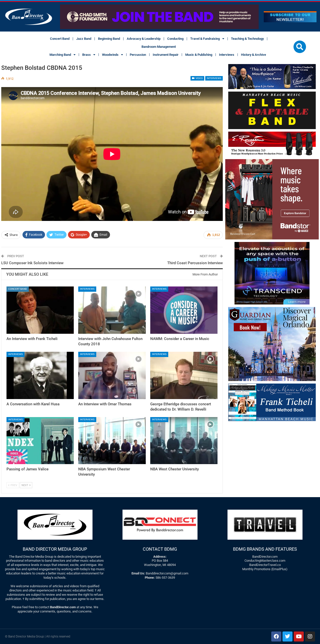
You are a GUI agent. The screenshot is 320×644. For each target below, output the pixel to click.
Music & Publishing (198, 55)
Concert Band (60, 39)
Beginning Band (109, 39)
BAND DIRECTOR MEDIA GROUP (55, 549)
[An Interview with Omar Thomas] (112, 375)
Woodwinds (110, 55)
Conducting (175, 39)
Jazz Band (83, 39)
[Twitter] (287, 636)
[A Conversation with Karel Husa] (40, 375)
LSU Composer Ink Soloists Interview (32, 263)
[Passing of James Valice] (40, 440)
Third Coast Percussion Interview (195, 263)
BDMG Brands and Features (265, 549)
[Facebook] (276, 636)
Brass (86, 55)
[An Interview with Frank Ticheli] (40, 310)
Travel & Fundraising (205, 39)
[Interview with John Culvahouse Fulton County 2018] (112, 310)
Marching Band (60, 55)
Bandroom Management (159, 47)
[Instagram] (310, 636)
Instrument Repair (165, 55)
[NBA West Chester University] (184, 440)
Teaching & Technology (247, 39)
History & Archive (253, 55)
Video (199, 78)
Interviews (226, 55)
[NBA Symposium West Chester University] (112, 440)
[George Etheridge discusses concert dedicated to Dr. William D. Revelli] (184, 375)
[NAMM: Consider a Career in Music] (184, 310)
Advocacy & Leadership (143, 39)
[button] (300, 47)
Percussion (138, 55)
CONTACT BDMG (160, 549)
